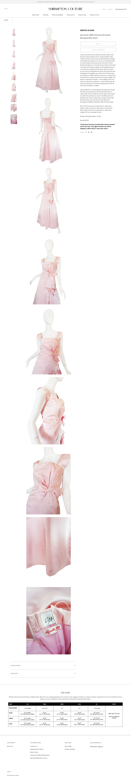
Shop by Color (94, 15)
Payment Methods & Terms (38, 758)
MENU (6, 20)
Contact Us (33, 746)
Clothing (45, 15)
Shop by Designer (57, 15)
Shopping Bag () (121, 9)
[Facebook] (86, 132)
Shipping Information (36, 749)
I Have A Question (98, 50)
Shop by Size (82, 15)
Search (110, 9)
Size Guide (68, 746)
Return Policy (34, 752)
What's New (35, 15)
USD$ (5, 8)
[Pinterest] (91, 132)
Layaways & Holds (15, 665)
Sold (98, 44)
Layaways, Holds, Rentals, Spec (39, 755)
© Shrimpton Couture (13, 775)
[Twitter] (88, 132)
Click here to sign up (96, 746)
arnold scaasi (87, 30)
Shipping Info (14, 673)
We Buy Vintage (70, 749)
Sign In (104, 9)
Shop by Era (71, 15)
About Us (10, 746)
